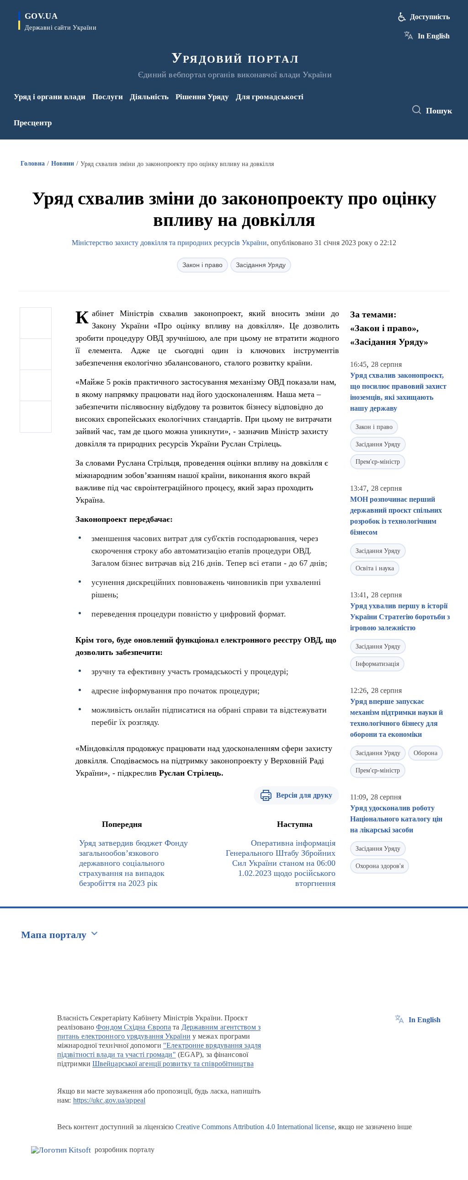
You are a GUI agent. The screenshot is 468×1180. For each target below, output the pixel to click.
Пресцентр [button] (33, 122)
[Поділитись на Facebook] (35, 323)
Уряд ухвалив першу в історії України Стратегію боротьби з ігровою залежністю (400, 617)
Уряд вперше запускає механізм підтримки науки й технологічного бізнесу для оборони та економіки (396, 717)
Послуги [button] (107, 96)
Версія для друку (304, 795)
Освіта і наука (375, 568)
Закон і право (202, 264)
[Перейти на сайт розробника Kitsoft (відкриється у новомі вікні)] (61, 1150)
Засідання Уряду (261, 264)
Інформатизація (377, 663)
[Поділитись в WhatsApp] (35, 385)
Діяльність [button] (149, 96)
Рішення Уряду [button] (202, 96)
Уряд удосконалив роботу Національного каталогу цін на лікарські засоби (396, 819)
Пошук (439, 110)
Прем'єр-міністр (378, 461)
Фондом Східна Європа (133, 1027)
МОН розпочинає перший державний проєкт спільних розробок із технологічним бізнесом (396, 515)
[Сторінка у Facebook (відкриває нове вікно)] (365, 103)
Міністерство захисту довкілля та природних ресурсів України (169, 243)
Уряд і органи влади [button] (49, 96)
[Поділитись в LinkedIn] (35, 416)
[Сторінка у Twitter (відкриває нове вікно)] (380, 103)
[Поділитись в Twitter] (35, 354)
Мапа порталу (53, 934)
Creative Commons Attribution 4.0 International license (255, 1127)
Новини (62, 163)
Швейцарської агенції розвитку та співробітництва (173, 1063)
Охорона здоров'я (380, 866)
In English (434, 36)
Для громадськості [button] (269, 96)
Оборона (425, 753)
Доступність (430, 17)
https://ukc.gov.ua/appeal (109, 1100)
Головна (33, 163)
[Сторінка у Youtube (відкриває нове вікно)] (367, 116)
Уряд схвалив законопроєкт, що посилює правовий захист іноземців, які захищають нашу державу (398, 391)
